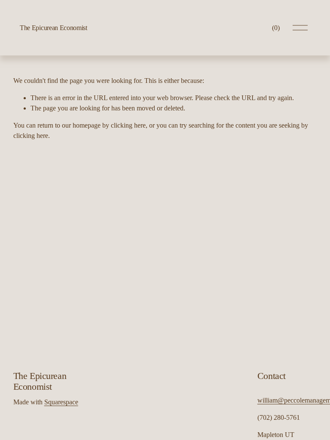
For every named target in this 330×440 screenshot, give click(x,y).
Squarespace (61, 402)
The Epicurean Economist (53, 27)
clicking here (128, 125)
